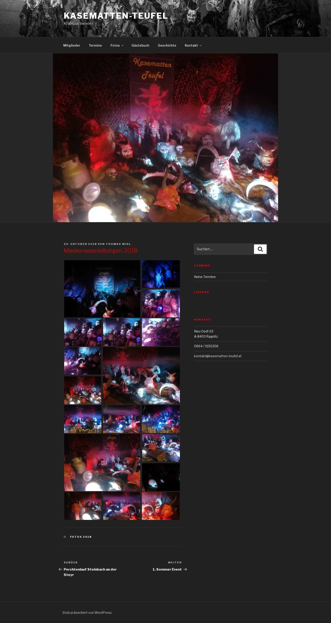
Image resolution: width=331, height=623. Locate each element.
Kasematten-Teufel (116, 16)
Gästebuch (140, 45)
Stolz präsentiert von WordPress (87, 612)
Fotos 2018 (81, 536)
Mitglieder (71, 45)
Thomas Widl (118, 244)
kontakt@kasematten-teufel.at (218, 356)
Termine (95, 45)
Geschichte (167, 45)
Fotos (115, 45)
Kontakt (191, 45)
